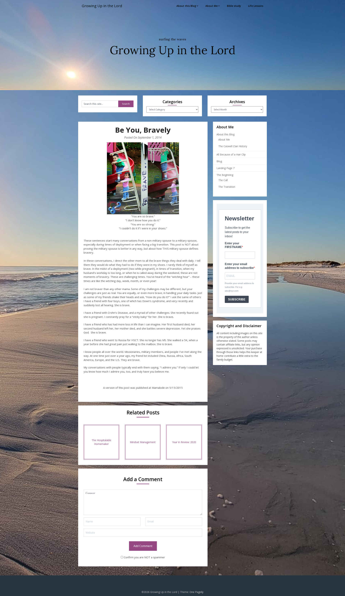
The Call (223, 180)
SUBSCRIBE (236, 299)
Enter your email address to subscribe (239, 266)
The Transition (226, 186)
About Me (211, 6)
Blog (219, 161)
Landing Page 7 (225, 168)
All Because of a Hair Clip (231, 154)
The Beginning (225, 175)
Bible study (234, 6)
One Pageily (196, 592)
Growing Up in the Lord (102, 5)
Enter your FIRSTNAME (233, 245)
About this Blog (186, 6)
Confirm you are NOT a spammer (144, 557)
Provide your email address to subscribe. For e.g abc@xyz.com (239, 287)
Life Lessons (255, 6)
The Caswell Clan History (232, 146)
